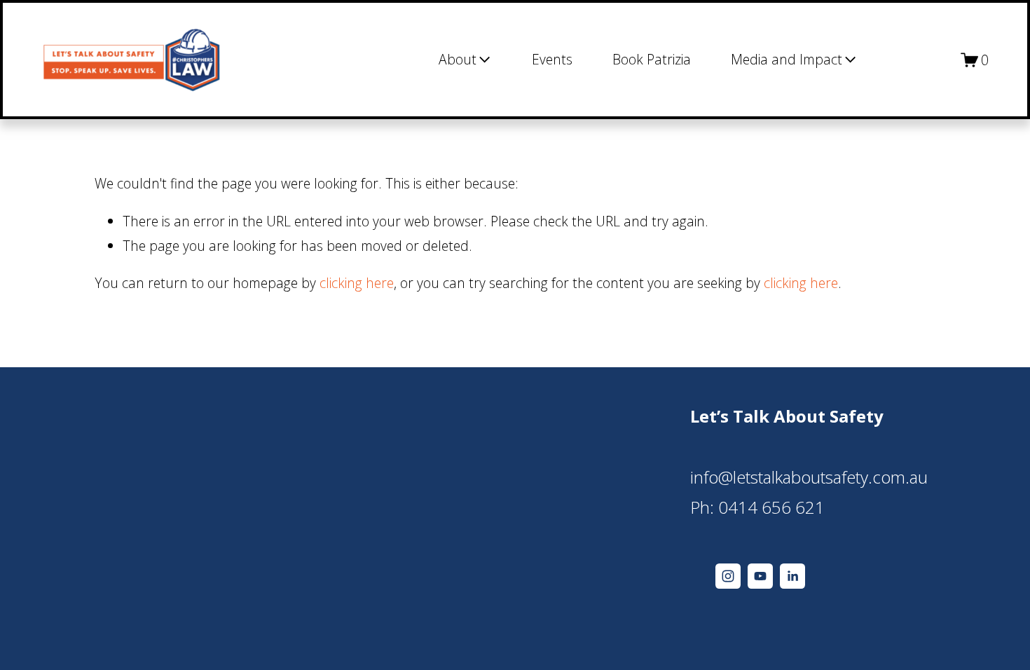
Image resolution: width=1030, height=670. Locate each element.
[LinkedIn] (792, 576)
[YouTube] (760, 576)
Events (552, 59)
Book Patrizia (651, 59)
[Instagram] (728, 576)
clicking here (357, 282)
